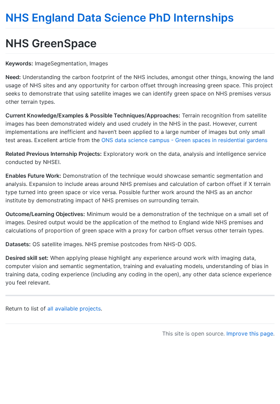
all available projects (74, 308)
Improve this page (249, 333)
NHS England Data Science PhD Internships (119, 17)
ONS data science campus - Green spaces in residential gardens (184, 140)
